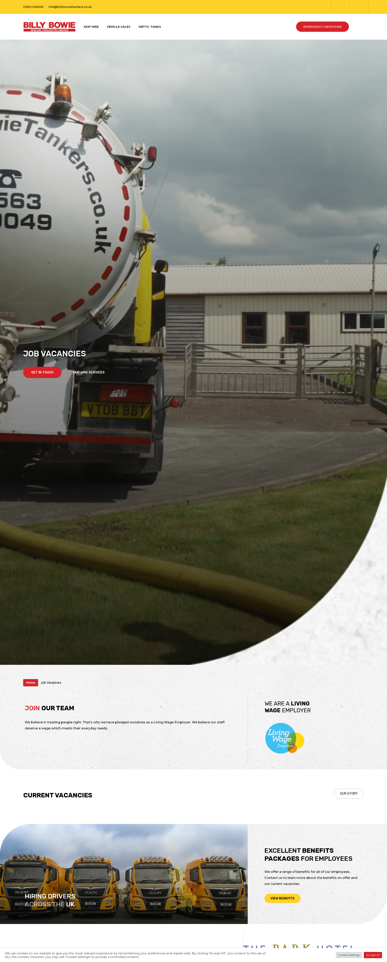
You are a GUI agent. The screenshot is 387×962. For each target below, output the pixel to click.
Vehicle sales (118, 27)
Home (30, 683)
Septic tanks (149, 27)
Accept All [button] (373, 955)
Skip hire (91, 27)
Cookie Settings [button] (348, 955)
